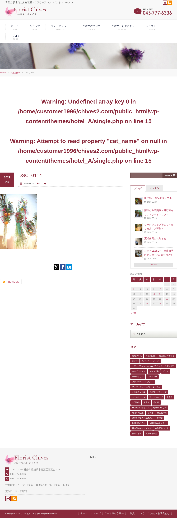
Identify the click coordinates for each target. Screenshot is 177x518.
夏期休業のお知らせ (155, 238)
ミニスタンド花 (138, 392)
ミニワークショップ (157, 392)
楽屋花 (146, 402)
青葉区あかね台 (161, 428)
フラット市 (152, 376)
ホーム (15, 27)
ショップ (35, 27)
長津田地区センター (157, 423)
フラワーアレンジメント (142, 382)
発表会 (150, 413)
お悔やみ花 (137, 356)
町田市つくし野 (159, 408)
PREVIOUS (13, 281)
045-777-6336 (18, 474)
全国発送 (136, 402)
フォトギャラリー (61, 27)
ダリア (166, 371)
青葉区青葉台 (151, 433)
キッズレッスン (138, 371)
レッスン (151, 27)
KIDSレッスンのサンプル (158, 198)
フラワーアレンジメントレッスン (146, 387)
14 (160, 294)
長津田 (160, 418)
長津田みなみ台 (138, 423)
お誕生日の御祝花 (166, 356)
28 (160, 303)
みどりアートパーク (150, 361)
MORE (154, 264)
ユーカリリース (138, 397)
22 (167, 299)
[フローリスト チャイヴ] (25, 16)
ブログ (16, 37)
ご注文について (91, 27)
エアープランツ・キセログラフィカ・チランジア (153, 366)
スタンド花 (154, 371)
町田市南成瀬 (137, 413)
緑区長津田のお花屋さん (142, 418)
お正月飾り (15, 73)
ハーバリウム (137, 376)
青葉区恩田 (137, 433)
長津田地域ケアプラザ (141, 428)
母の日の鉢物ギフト (140, 408)
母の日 (156, 402)
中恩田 (169, 397)
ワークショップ (156, 397)
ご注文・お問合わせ (123, 27)
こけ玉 (135, 361)
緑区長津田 (162, 413)
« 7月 (133, 312)
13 (154, 294)
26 (147, 303)
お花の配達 (150, 356)
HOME (3, 73)
